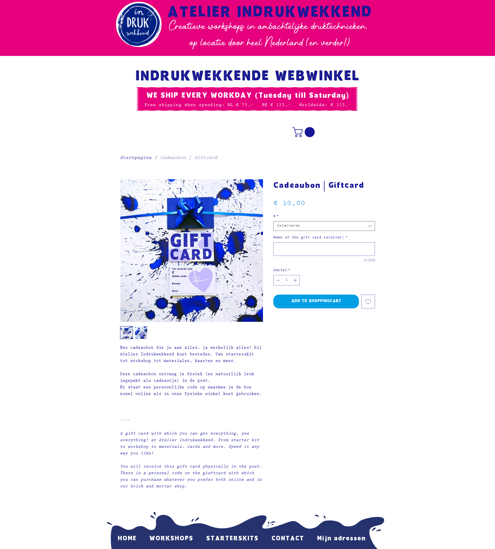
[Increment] (295, 280)
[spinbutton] (286, 280)
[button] (304, 132)
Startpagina (136, 158)
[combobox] (324, 226)
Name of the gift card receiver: (310, 238)
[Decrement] (277, 280)
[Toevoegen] (368, 301)
